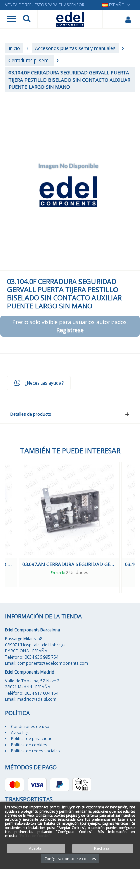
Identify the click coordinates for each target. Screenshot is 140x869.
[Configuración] (128, 19)
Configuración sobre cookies (70, 858)
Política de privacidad (32, 739)
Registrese (70, 330)
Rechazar (102, 848)
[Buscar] (27, 19)
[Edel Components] (70, 19)
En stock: (58, 572)
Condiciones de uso (30, 726)
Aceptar (36, 848)
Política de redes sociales (35, 751)
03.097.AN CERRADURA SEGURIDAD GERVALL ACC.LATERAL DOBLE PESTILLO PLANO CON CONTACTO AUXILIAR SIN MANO (69, 564)
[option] (69, 527)
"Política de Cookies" (34, 835)
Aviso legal (21, 732)
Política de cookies (29, 745)
